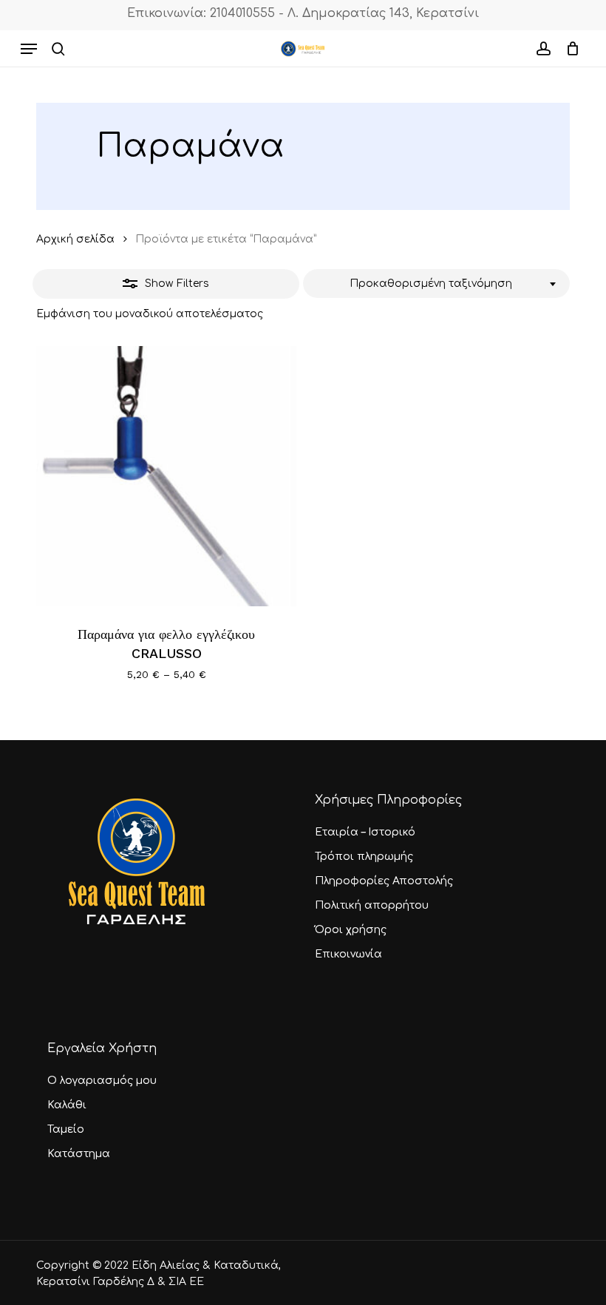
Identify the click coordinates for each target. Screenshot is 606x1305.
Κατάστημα (78, 1153)
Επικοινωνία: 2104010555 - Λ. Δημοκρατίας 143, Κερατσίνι (303, 13)
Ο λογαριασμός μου (102, 1080)
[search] (58, 49)
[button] (29, 48)
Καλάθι (66, 1105)
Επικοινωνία (348, 954)
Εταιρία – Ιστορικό (365, 832)
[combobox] (436, 284)
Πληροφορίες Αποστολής (384, 881)
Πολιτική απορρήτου (372, 905)
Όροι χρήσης (351, 929)
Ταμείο (65, 1129)
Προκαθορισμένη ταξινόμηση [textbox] (431, 283)
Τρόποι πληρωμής (364, 856)
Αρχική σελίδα (75, 239)
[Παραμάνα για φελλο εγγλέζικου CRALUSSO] (166, 476)
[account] (543, 49)
